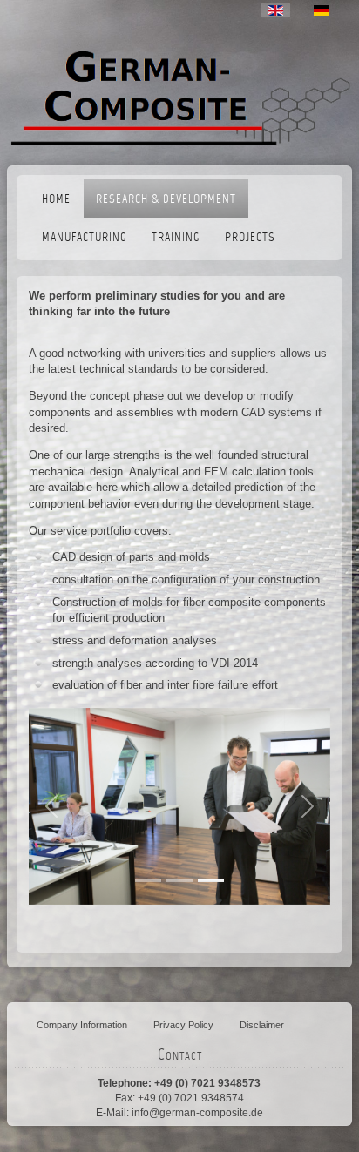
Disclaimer (262, 1025)
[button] (51, 806)
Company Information (82, 1025)
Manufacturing (84, 238)
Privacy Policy (183, 1025)
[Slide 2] (211, 881)
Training (176, 238)
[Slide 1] (179, 881)
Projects (250, 238)
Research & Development (166, 199)
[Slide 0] (148, 881)
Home (56, 199)
